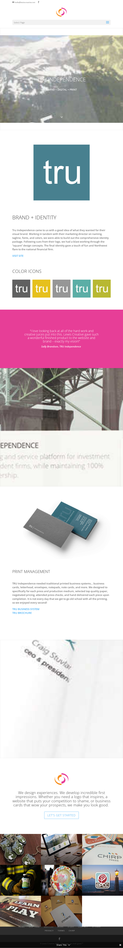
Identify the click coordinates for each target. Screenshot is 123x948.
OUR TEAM (34, 927)
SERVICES (48, 927)
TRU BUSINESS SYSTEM (25, 609)
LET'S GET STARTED (61, 815)
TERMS (61, 930)
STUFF (71, 927)
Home (22, 927)
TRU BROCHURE (22, 613)
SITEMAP (96, 927)
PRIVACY (49, 930)
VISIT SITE (17, 255)
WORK (60, 927)
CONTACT (83, 927)
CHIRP (72, 930)
